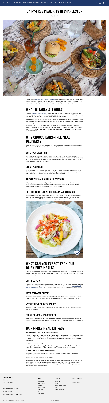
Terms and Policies (54, 400)
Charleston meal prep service (39, 113)
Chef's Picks (41, 387)
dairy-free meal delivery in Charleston (45, 99)
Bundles (40, 385)
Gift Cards (40, 389)
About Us (57, 381)
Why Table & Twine (60, 385)
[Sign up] (104, 382)
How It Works (41, 383)
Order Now (41, 381)
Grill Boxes (41, 393)
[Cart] (104, 3)
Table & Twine (10, 400)
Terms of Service (59, 389)
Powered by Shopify (19, 400)
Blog (39, 391)
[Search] (96, 3)
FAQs (56, 383)
